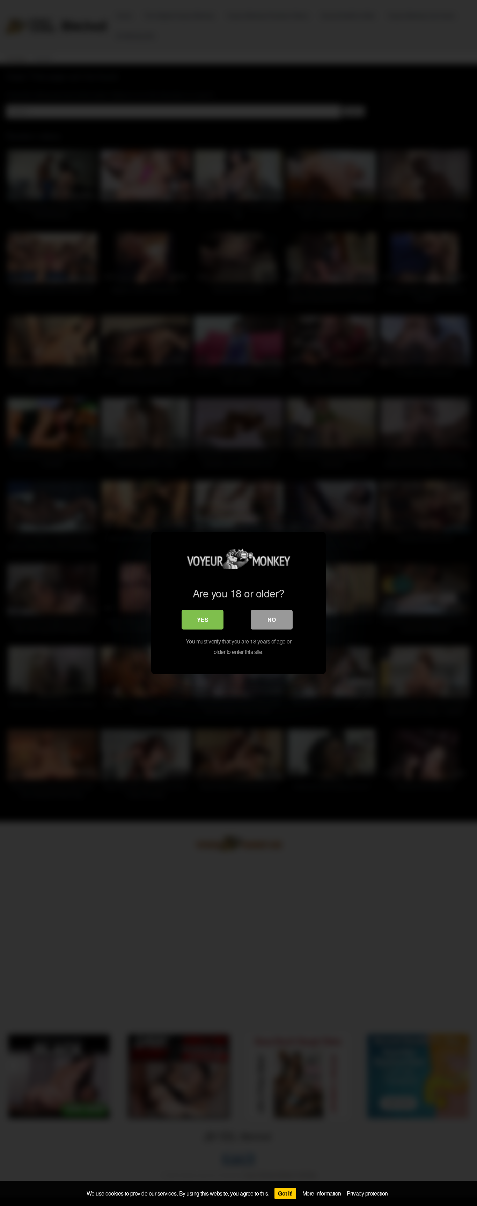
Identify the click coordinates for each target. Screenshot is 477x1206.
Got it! (285, 1193)
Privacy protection (367, 1193)
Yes (202, 620)
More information (321, 1193)
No (271, 620)
